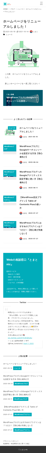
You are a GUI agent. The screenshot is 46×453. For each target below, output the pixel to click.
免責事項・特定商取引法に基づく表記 (16, 443)
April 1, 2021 (28, 343)
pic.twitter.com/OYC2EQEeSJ (20, 338)
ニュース (9, 34)
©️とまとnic (23, 449)
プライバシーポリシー (11, 441)
